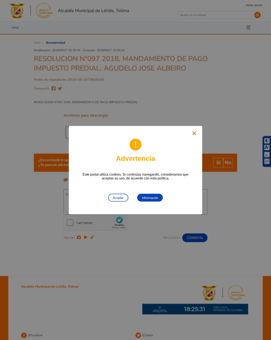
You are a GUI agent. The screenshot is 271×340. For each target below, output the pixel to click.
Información (150, 197)
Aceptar (118, 197)
